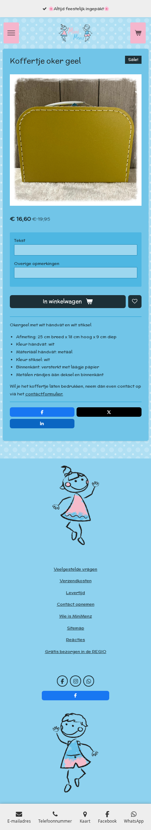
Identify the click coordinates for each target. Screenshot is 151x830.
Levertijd (75, 593)
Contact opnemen (75, 604)
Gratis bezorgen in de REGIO (75, 651)
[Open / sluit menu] (11, 32)
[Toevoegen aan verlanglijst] (135, 301)
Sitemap (75, 628)
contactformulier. (44, 394)
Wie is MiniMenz (75, 616)
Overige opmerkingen (36, 263)
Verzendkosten (76, 581)
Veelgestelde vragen (75, 569)
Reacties (75, 639)
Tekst (19, 240)
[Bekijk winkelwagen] (138, 32)
